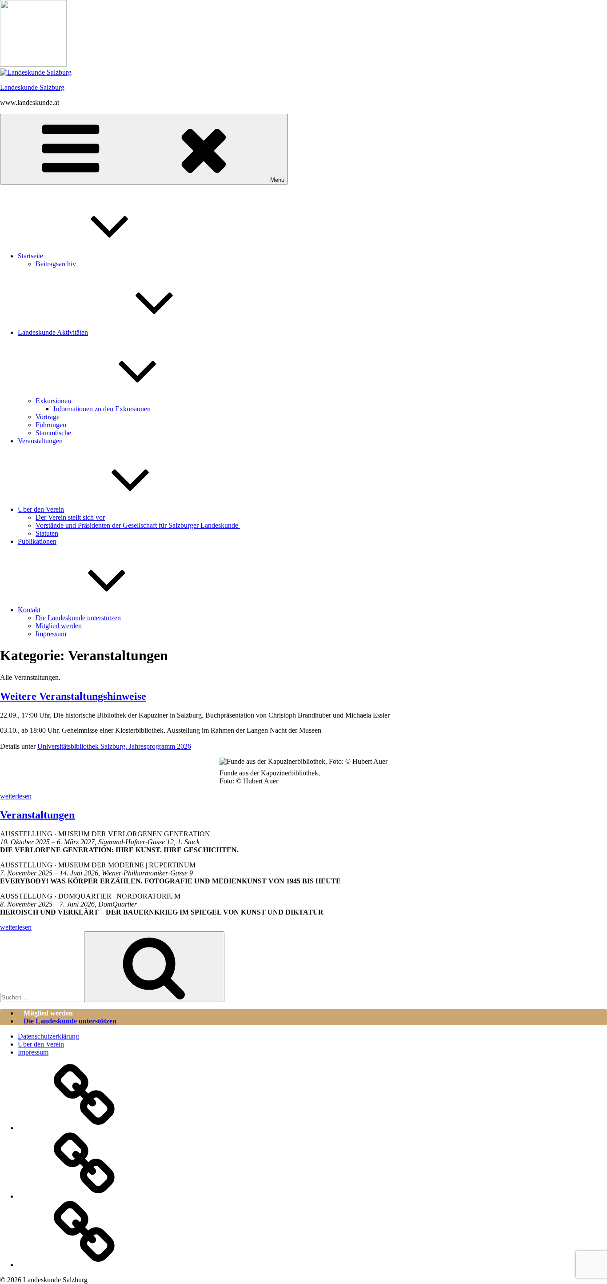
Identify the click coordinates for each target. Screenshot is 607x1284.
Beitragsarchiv (56, 264)
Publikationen (37, 541)
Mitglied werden (59, 626)
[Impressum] (84, 1264)
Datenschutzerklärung (48, 1036)
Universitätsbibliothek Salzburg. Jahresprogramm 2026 (114, 746)
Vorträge (48, 417)
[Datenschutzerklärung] (84, 1128)
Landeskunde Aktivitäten (53, 332)
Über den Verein (41, 509)
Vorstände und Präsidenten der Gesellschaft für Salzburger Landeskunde (138, 525)
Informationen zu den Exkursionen (102, 409)
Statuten (47, 533)
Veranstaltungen (40, 441)
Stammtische (53, 433)
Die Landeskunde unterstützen (78, 618)
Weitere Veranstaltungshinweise (73, 696)
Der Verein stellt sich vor (70, 517)
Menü (277, 180)
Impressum (51, 634)
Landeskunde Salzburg (32, 87)
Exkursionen (53, 401)
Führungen (51, 425)
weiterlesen (16, 796)
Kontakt (29, 610)
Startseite (30, 256)
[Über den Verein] (84, 1196)
